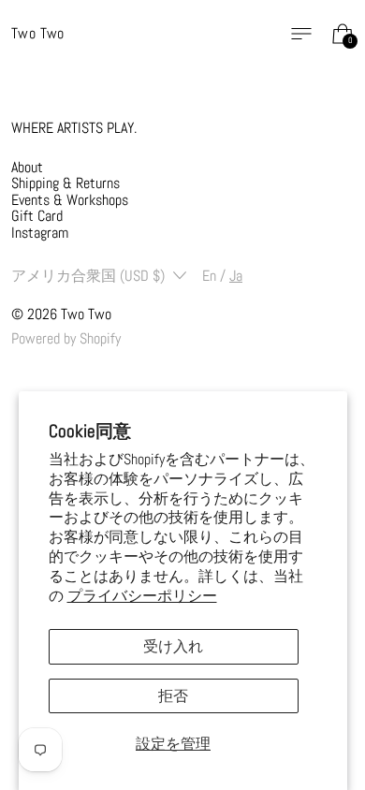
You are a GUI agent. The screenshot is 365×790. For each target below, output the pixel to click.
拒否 (173, 696)
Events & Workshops (69, 200)
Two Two (86, 314)
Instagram (39, 232)
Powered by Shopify (66, 338)
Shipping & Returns (65, 183)
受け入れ (173, 646)
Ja (235, 276)
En (209, 276)
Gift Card (37, 216)
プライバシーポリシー (142, 596)
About (27, 167)
